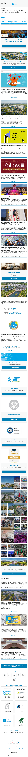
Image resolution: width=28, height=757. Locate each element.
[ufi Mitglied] (5, 675)
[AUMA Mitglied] (9, 675)
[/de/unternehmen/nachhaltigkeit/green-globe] (7, 707)
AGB (10, 748)
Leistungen (15, 346)
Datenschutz (21, 748)
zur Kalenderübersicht (14, 367)
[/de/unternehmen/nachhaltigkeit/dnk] (21, 693)
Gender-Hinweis (15, 748)
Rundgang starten (14, 573)
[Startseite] (15, 3)
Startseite (3, 8)
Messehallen (13, 308)
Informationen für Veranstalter (14, 67)
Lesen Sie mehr (14, 97)
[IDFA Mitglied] (19, 675)
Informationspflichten (14, 750)
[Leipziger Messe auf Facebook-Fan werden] (9, 742)
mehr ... (14, 46)
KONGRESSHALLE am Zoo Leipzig (17, 315)
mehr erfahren (14, 394)
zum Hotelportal (14, 278)
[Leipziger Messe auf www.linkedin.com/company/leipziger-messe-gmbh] (18, 742)
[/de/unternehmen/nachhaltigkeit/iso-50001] (21, 707)
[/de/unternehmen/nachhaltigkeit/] (7, 693)
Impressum (6, 748)
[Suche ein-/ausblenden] (5, 3)
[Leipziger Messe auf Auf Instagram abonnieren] (15, 742)
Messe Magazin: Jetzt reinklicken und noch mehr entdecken (14, 666)
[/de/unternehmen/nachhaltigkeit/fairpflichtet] (7, 720)
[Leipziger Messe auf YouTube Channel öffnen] (12, 742)
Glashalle (14, 311)
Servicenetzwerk (10, 350)
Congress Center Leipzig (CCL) (16, 313)
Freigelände (13, 309)
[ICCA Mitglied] (14, 680)
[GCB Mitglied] (23, 675)
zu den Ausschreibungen (14, 735)
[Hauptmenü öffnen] (2, 3)
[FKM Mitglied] (14, 675)
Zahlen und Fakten (8, 347)
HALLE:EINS (15, 312)
